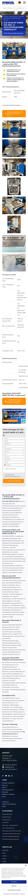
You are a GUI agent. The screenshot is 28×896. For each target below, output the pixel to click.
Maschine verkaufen (8, 794)
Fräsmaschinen (6, 820)
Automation (5, 822)
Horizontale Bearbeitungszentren (11, 834)
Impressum (23, 893)
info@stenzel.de (9, 767)
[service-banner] (14, 409)
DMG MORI (5, 850)
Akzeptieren (14, 881)
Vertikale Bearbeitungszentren (10, 839)
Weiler (4, 853)
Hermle (4, 859)
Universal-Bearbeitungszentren (11, 836)
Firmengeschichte (7, 790)
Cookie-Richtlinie (6, 893)
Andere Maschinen (13, 16)
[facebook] (3, 776)
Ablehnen (14, 886)
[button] (26, 865)
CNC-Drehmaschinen (8, 828)
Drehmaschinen (6, 817)
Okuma (4, 861)
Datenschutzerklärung (15, 893)
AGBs (4, 806)
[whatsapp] (12, 776)
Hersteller (5, 792)
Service (4, 787)
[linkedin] (9, 776)
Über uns (5, 785)
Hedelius (4, 856)
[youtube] (6, 776)
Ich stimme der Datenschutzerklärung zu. (13, 475)
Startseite (6, 16)
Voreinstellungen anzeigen (14, 890)
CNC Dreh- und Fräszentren (10, 825)
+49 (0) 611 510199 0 (10, 769)
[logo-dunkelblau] (8, 2)
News (4, 797)
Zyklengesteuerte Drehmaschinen (11, 831)
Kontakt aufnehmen (8, 783)
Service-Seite (11, 741)
